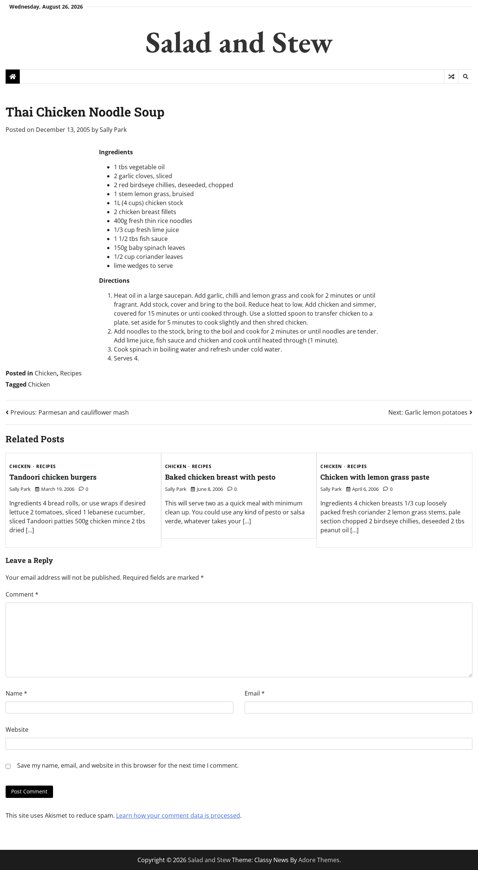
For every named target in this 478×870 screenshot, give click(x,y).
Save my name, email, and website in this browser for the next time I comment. (128, 765)
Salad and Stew (239, 41)
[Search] (465, 76)
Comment (22, 594)
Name (16, 693)
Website (17, 729)
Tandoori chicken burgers (53, 477)
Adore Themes (318, 860)
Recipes (71, 373)
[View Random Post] (451, 76)
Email (255, 693)
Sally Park (113, 130)
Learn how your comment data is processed (178, 815)
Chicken (46, 373)
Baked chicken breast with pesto (220, 477)
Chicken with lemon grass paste (374, 477)
